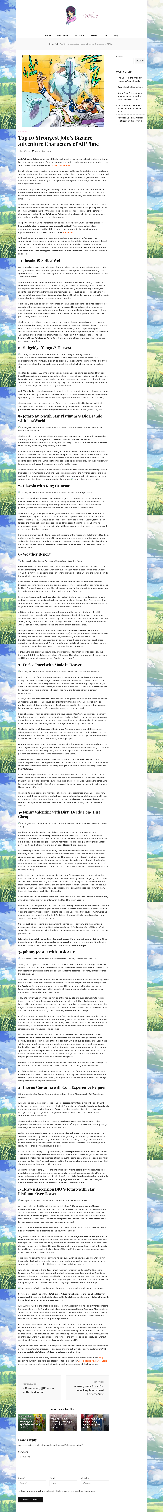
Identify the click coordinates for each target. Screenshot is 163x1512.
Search (119, 56)
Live (105, 35)
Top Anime (79, 35)
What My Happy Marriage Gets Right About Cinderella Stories (61, 1423)
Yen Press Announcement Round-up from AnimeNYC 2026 (130, 108)
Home (48, 35)
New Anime (62, 35)
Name (21, 1478)
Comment (23, 1452)
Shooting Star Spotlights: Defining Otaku (30, 1424)
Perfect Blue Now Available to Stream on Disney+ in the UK (131, 121)
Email (52, 1478)
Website (85, 1478)
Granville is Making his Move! (131, 87)
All (19, 131)
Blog (116, 35)
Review (94, 35)
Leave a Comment (43, 151)
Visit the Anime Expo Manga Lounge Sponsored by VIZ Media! (93, 1423)
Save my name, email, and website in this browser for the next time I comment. (58, 1491)
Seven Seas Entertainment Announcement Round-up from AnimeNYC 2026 (130, 96)
